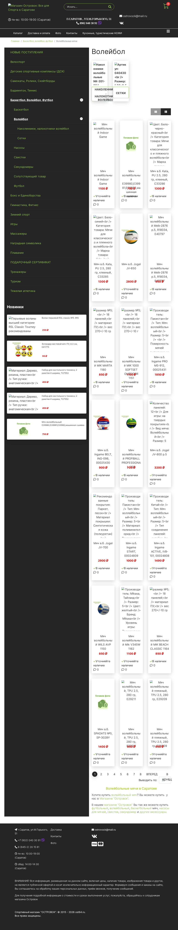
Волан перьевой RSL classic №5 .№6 (60, 318)
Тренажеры (18, 271)
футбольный (100, 808)
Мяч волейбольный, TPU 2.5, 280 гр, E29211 (131, 737)
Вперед (151, 774)
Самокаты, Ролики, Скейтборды (32, 81)
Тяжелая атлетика (22, 291)
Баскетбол (21, 109)
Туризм (15, 281)
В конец (167, 774)
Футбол (19, 186)
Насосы (19, 147)
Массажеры (18, 233)
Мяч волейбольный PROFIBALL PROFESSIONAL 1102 (131, 458)
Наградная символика (25, 243)
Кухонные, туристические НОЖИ (102, 33)
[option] (103, 144)
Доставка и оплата (39, 33)
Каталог (18, 33)
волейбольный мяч (124, 795)
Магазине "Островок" (113, 798)
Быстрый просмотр (105, 162)
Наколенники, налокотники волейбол (43, 128)
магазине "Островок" (118, 804)
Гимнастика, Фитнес (24, 205)
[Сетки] (121, 73)
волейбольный (119, 808)
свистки (112, 812)
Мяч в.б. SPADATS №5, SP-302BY (103, 733)
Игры (14, 224)
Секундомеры (23, 167)
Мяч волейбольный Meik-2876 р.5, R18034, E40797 (159, 272)
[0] (165, 7)
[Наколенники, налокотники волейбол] (99, 73)
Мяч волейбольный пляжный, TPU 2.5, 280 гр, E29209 (159, 737)
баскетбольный (141, 808)
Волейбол (21, 119)
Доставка (56, 829)
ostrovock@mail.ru (135, 16)
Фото (58, 33)
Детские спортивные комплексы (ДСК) (37, 71)
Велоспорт (17, 62)
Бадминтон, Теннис (23, 90)
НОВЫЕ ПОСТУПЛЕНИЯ (26, 52)
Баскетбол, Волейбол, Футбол (31, 100)
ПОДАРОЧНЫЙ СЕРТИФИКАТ (30, 262)
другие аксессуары (152, 812)
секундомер (128, 812)
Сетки (21, 138)
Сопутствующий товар (30, 176)
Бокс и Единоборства (25, 195)
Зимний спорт (20, 214)
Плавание (17, 252)
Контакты (71, 33)
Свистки (20, 157)
